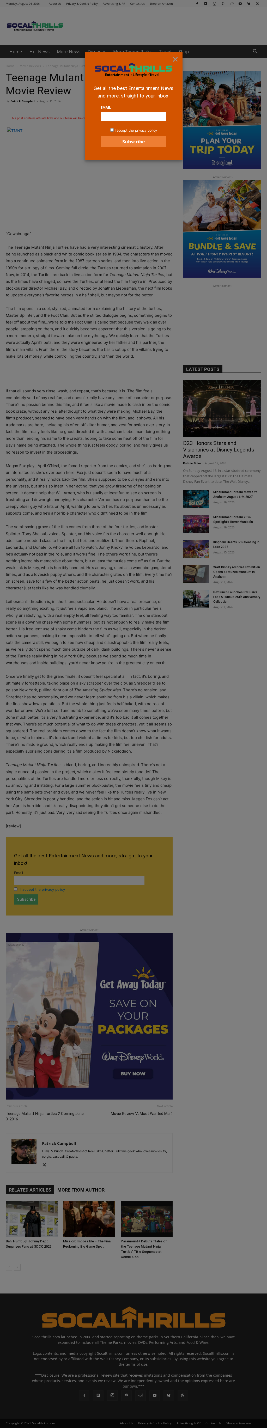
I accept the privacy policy (136, 130)
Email (106, 107)
